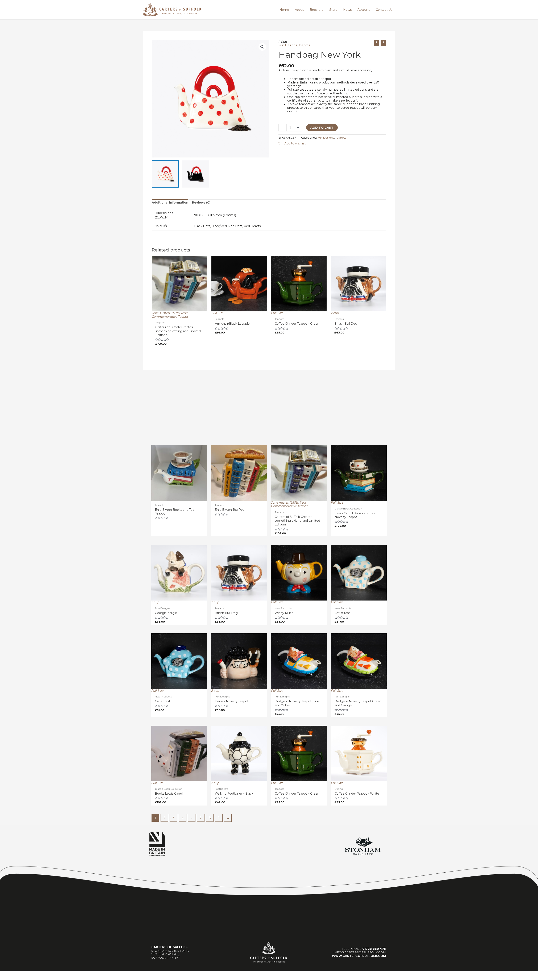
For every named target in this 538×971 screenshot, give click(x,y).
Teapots (304, 45)
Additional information (170, 202)
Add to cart (322, 128)
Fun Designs (287, 45)
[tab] (170, 202)
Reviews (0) (201, 202)
